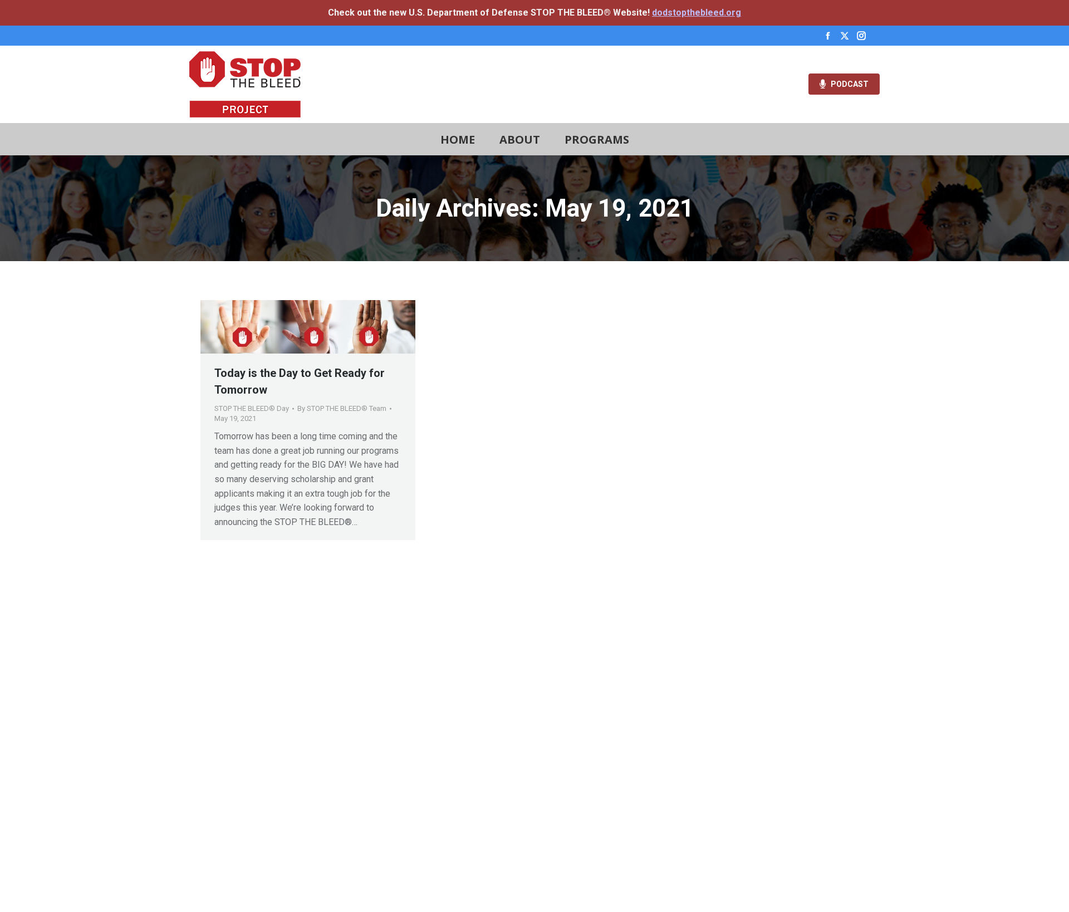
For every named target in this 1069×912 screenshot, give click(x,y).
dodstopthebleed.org (696, 12)
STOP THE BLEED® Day (251, 408)
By (341, 408)
